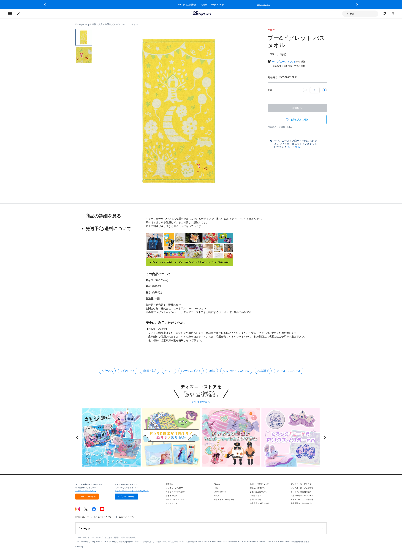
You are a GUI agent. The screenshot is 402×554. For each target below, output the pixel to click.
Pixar (216, 488)
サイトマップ (171, 503)
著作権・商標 (133, 541)
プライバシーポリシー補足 (106, 541)
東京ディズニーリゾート (224, 499)
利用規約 (122, 541)
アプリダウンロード (126, 496)
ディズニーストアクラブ (301, 484)
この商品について (158, 274)
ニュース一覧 (81, 537)
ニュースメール (126, 517)
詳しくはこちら (130, 5)
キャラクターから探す (175, 492)
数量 (270, 90)
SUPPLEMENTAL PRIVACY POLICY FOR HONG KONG (267, 541)
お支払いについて (257, 488)
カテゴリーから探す (174, 488)
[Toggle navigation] (10, 13)
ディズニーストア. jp (284, 61)
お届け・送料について (259, 484)
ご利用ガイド (255, 495)
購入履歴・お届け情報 (259, 503)
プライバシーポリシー (84, 541)
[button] (45, 4)
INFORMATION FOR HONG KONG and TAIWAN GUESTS (218, 541)
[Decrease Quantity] (305, 90)
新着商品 (169, 484)
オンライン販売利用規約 (301, 492)
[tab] (107, 216)
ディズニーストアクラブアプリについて (132, 491)
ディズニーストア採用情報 (302, 499)
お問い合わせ (255, 499)
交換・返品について (258, 492)
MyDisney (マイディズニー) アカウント (94, 517)
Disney (217, 484)
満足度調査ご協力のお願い (302, 503)
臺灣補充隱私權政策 (300, 541)
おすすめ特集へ (201, 401)
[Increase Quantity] (325, 90)
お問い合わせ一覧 (128, 537)
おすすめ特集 (171, 495)
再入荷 (217, 495)
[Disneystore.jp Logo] (201, 13)
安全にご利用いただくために (166, 322)
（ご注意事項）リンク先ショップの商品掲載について (162, 541)
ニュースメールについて (85, 491)
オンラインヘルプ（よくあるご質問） (104, 537)
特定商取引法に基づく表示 (302, 495)
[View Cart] (393, 13)
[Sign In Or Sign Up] (19, 13)
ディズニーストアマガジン (177, 499)
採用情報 (189, 541)
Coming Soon (220, 492)
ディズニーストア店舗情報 (302, 488)
